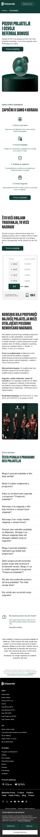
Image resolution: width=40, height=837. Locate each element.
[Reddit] (14, 801)
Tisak (4, 795)
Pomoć (31, 795)
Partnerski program (8, 761)
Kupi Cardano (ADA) (8, 719)
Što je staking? (6, 735)
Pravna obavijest (10, 808)
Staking (4, 755)
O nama (20, 792)
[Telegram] (10, 801)
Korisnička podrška (15, 627)
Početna (4, 10)
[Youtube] (22, 801)
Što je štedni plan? (7, 742)
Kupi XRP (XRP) (7, 713)
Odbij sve (29, 826)
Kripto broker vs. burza (9, 738)
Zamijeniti (4, 773)
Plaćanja (4, 767)
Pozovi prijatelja (12, 49)
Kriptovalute (5, 694)
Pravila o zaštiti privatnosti (26, 808)
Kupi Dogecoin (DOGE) (9, 716)
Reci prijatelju (6, 758)
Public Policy (14, 795)
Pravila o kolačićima (24, 820)
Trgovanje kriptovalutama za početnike (14, 732)
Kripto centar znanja (8, 729)
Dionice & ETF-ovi (7, 700)
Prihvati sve (11, 826)
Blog (24, 795)
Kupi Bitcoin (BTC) (7, 707)
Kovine (4, 704)
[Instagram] (26, 801)
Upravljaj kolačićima (20, 832)
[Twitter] (7, 801)
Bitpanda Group (8, 792)
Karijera (29, 792)
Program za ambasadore (9, 752)
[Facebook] (3, 801)
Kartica (4, 764)
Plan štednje (5, 770)
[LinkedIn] (18, 801)
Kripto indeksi (6, 697)
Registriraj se (27, 4)
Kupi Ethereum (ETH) (8, 710)
